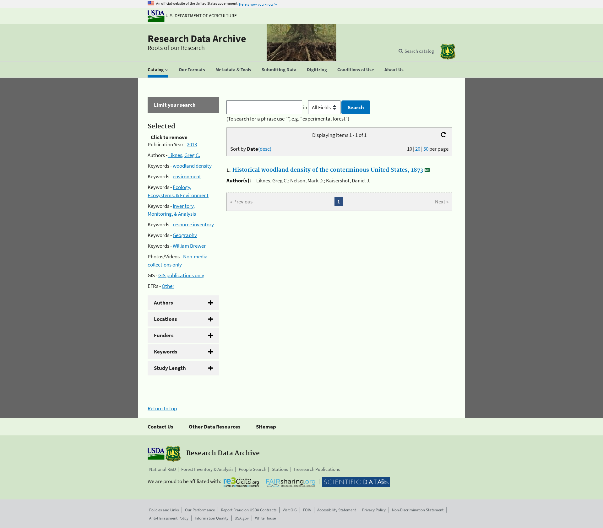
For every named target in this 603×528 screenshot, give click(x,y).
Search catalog (419, 51)
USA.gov (242, 518)
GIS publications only (181, 275)
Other (168, 286)
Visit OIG (290, 510)
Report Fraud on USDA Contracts (248, 510)
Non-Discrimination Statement (417, 510)
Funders (164, 335)
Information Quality (211, 518)
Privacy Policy (374, 510)
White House (265, 518)
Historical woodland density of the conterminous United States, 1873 (327, 170)
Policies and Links (164, 510)
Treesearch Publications (316, 469)
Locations (165, 318)
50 (425, 148)
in (305, 107)
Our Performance (200, 510)
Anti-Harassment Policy (168, 518)
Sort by (250, 148)
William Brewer (189, 245)
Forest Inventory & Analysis (207, 469)
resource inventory (193, 224)
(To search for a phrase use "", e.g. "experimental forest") (287, 118)
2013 (192, 144)
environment (187, 176)
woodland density (192, 165)
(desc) (264, 148)
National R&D (162, 469)
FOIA (307, 510)
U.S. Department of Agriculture (201, 16)
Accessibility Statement (336, 510)
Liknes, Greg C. (184, 155)
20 (417, 148)
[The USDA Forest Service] (447, 52)
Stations (280, 469)
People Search (252, 469)
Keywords (165, 351)
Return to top (162, 408)
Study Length (170, 367)
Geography (185, 235)
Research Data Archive (197, 38)
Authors (163, 302)
